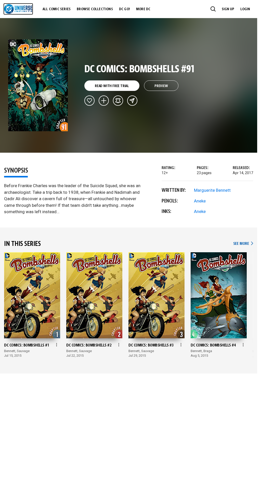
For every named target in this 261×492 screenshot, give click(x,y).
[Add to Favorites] (89, 100)
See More (243, 243)
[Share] (132, 100)
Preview (161, 86)
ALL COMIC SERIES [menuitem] (57, 9)
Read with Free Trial (112, 86)
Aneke (200, 200)
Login (245, 9)
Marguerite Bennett (212, 190)
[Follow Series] (118, 100)
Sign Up (228, 9)
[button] (213, 9)
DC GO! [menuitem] (124, 9)
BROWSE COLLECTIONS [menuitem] (95, 9)
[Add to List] (104, 100)
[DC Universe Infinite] (18, 9)
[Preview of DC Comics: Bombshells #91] (38, 85)
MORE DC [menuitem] (143, 9)
